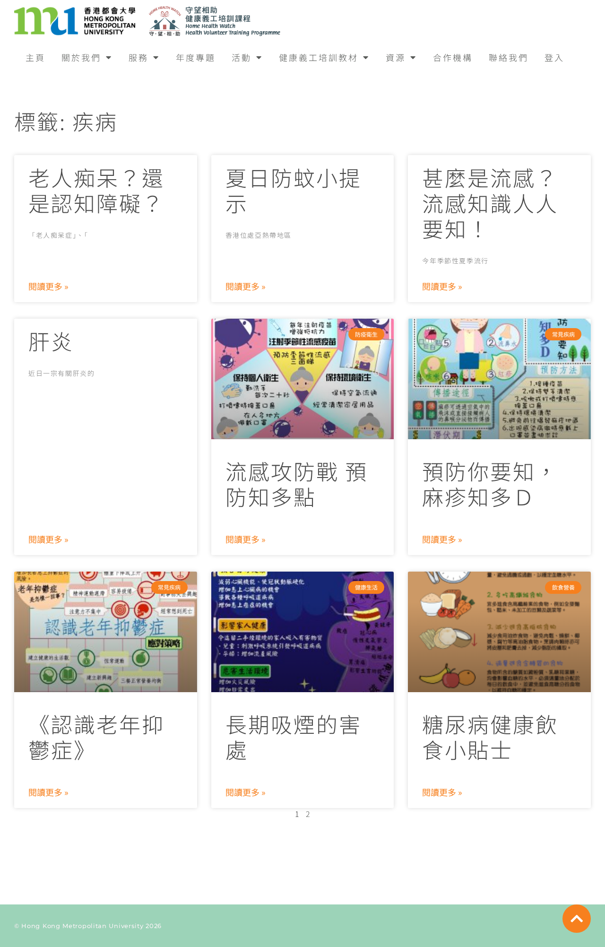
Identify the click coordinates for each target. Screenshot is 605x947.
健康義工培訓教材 (318, 57)
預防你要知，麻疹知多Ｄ (490, 483)
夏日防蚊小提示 (293, 190)
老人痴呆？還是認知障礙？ (96, 190)
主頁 (35, 57)
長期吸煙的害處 (293, 736)
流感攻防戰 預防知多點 (296, 483)
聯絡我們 (508, 57)
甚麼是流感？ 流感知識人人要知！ (490, 202)
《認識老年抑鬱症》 (96, 736)
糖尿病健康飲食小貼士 (490, 736)
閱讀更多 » (48, 286)
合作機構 (453, 57)
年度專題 (196, 57)
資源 (396, 57)
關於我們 (81, 57)
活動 (241, 57)
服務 (138, 57)
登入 (554, 57)
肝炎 (51, 340)
